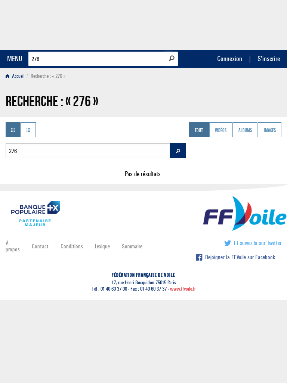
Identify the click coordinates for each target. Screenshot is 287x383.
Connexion (229, 58)
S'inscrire (268, 58)
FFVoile (234, 23)
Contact (40, 246)
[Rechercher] (172, 58)
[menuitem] (17, 76)
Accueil (18, 76)
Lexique (102, 246)
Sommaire (132, 246)
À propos (13, 246)
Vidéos (220, 130)
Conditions (72, 246)
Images (270, 130)
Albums (245, 130)
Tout (199, 130)
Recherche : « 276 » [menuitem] (48, 76)
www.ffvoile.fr (183, 289)
